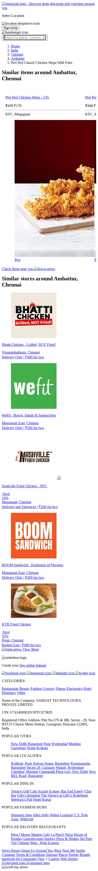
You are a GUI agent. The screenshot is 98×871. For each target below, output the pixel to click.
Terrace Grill (20, 791)
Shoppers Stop (21, 815)
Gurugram (18, 748)
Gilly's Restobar (28, 795)
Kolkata (42, 748)
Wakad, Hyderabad (70, 767)
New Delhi (19, 744)
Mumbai (75, 744)
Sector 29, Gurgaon (41, 767)
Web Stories (69, 859)
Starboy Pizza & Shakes (61, 839)
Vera (41, 859)
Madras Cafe (40, 835)
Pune (47, 744)
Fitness (61, 689)
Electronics (75, 689)
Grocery (49, 689)
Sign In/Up (11, 28)
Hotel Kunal (42, 799)
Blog (57, 851)
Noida (31, 748)
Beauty (24, 689)
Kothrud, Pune (21, 763)
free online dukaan (33, 665)
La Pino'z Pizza (62, 835)
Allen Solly (41, 815)
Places (63, 855)
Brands (85, 855)
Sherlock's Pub (21, 799)
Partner (74, 855)
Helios (54, 815)
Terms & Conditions (30, 855)
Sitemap (52, 855)
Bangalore (35, 744)
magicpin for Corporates (19, 859)
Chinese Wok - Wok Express (38, 843)
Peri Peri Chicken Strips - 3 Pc (27, 97)
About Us (28, 851)
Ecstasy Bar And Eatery (66, 791)
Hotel (87, 689)
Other (21, 693)
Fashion (36, 689)
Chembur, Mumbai (24, 772)
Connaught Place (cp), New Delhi (63, 772)
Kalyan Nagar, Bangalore (51, 763)
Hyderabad (60, 744)
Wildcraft (26, 819)
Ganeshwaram (33, 839)
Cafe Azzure (39, 791)
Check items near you (18, 269)
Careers (54, 859)
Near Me (68, 851)
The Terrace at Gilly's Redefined (64, 795)
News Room (11, 851)
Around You (44, 851)
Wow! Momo (20, 835)
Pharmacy (9, 693)
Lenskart (66, 815)
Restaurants (10, 689)
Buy (18, 260)
